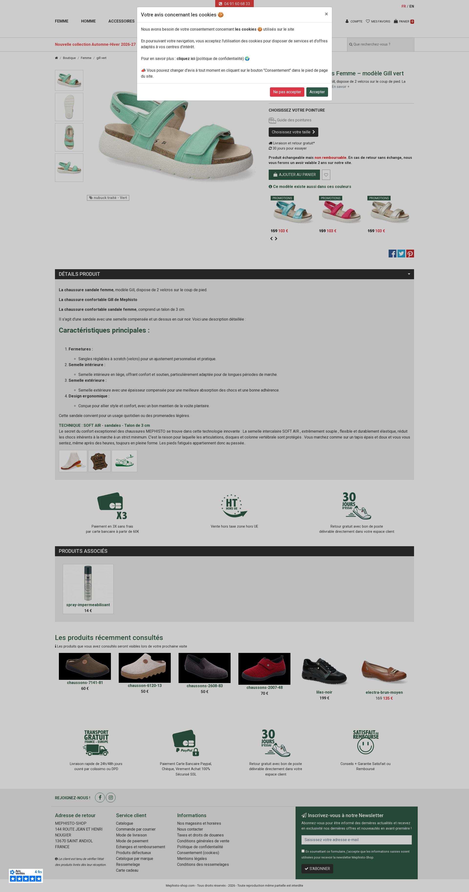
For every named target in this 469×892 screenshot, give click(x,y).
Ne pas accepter (287, 92)
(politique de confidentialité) (210, 58)
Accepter (317, 92)
